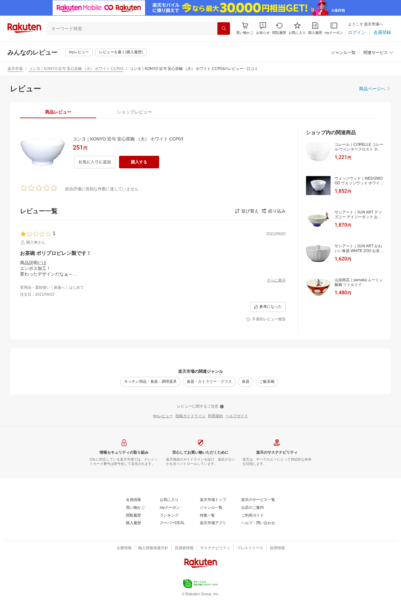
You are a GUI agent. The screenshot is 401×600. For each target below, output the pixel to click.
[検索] (223, 28)
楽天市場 (15, 68)
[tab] (58, 112)
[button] (263, 28)
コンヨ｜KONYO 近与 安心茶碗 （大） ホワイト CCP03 (76, 68)
